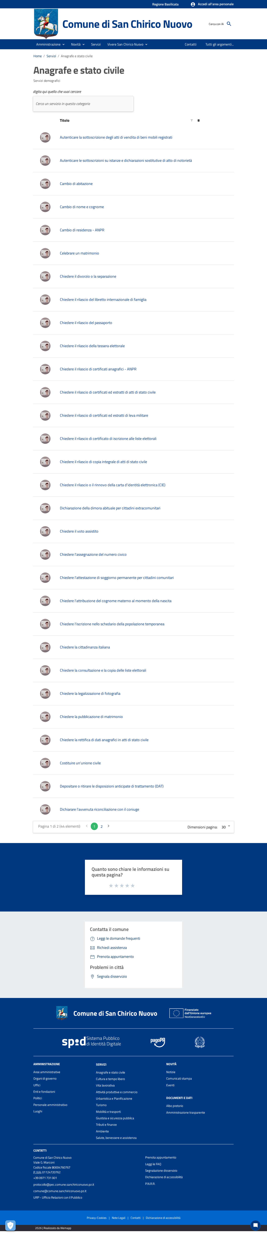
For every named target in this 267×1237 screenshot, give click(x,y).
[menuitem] (190, 44)
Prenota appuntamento (160, 1157)
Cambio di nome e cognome (82, 207)
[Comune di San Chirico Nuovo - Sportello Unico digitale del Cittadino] (46, 23)
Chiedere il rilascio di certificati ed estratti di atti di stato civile (108, 392)
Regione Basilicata (165, 4)
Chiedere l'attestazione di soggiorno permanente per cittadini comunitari (117, 577)
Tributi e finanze (106, 1124)
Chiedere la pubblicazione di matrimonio (91, 716)
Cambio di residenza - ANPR (82, 230)
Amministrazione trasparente (185, 1112)
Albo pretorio (174, 1105)
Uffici (36, 1085)
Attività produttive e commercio (116, 1092)
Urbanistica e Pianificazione (114, 1098)
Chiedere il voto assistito (79, 531)
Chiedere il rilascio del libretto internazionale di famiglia (103, 299)
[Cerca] (229, 23)
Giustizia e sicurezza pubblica (115, 1118)
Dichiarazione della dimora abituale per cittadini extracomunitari (110, 508)
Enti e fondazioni (44, 1091)
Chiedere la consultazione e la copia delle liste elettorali (103, 670)
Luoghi (37, 1111)
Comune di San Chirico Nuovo (127, 23)
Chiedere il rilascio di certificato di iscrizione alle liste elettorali (108, 438)
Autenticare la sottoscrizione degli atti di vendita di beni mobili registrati (116, 137)
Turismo (101, 1105)
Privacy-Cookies (97, 1217)
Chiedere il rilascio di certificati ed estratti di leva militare (104, 415)
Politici (37, 1098)
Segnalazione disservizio (161, 1170)
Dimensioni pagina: (203, 827)
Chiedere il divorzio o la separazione (88, 276)
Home (37, 55)
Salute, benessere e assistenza (116, 1137)
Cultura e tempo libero (110, 1078)
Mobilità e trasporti (108, 1111)
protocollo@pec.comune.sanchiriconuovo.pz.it (63, 1184)
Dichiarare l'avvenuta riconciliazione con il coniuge (99, 809)
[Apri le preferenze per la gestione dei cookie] (10, 1225)
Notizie (170, 1072)
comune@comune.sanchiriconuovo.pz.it (59, 1191)
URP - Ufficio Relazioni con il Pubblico (57, 1197)
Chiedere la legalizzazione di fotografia (90, 693)
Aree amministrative (46, 1072)
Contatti (40, 1150)
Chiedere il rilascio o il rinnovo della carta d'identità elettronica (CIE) (112, 485)
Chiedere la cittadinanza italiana (85, 647)
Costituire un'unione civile (80, 763)
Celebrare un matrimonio (79, 253)
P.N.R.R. (150, 1183)
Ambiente (102, 1131)
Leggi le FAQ (153, 1164)
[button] (212, 4)
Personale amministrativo (50, 1104)
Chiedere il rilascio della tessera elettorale (92, 346)
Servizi (51, 55)
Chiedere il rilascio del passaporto (86, 322)
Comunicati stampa (179, 1078)
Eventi (170, 1085)
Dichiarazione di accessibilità (164, 1177)
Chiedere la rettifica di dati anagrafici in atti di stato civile (104, 740)
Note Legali (118, 1217)
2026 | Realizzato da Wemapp (53, 1228)
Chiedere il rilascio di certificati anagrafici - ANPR (98, 369)
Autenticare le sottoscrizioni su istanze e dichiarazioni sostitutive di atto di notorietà (126, 160)
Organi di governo (45, 1078)
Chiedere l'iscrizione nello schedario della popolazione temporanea (112, 624)
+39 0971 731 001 (45, 1177)
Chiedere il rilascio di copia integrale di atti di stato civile (103, 462)
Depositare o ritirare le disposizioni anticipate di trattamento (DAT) (112, 786)
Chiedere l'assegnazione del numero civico (93, 554)
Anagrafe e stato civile (110, 1072)
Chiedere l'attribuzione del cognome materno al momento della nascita (115, 601)
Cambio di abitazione (76, 183)
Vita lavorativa (105, 1085)
